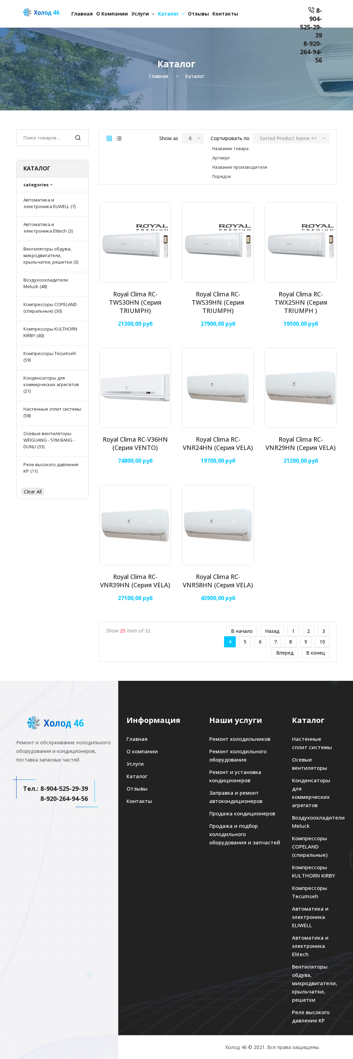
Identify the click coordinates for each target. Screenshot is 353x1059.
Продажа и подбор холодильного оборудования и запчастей (244, 834)
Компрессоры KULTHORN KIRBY (313, 871)
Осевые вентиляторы (309, 763)
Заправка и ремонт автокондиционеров (235, 796)
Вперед (285, 652)
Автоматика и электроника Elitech (310, 946)
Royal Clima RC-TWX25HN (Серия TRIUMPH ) (300, 302)
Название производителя (239, 167)
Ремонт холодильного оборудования (237, 755)
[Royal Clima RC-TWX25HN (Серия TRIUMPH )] (300, 242)
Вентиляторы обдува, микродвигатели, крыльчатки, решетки (314, 983)
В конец (315, 652)
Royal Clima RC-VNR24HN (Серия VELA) (218, 443)
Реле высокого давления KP (311, 1016)
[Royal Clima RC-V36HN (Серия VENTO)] (135, 388)
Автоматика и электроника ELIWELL (310, 917)
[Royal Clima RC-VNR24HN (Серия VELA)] (217, 388)
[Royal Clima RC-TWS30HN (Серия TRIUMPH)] (135, 242)
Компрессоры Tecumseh (309, 892)
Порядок (221, 176)
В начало (242, 631)
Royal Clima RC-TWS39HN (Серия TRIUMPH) (218, 302)
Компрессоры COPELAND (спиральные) (309, 846)
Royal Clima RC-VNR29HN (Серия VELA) (300, 443)
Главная (82, 13)
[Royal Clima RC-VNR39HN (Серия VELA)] (135, 525)
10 (322, 641)
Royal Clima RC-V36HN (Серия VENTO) (135, 443)
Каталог (168, 13)
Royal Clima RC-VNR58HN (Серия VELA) (218, 580)
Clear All (33, 491)
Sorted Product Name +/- (288, 138)
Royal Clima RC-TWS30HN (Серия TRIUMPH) (135, 302)
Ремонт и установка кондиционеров (235, 776)
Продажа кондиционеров (242, 813)
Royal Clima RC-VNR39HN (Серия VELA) (135, 580)
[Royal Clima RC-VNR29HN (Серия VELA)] (300, 388)
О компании (112, 13)
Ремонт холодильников (239, 738)
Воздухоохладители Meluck (314, 821)
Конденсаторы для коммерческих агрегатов (311, 792)
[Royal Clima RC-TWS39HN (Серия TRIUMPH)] (217, 242)
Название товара (230, 148)
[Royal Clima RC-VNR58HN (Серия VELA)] (217, 525)
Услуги (140, 13)
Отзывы (198, 13)
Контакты (225, 13)
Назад (272, 631)
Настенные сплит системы (312, 743)
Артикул (221, 158)
